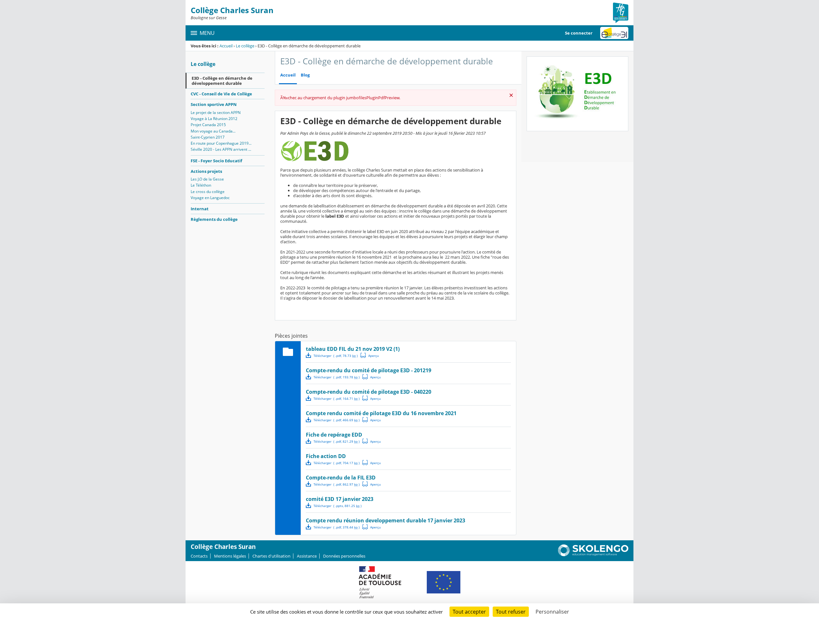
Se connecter (578, 33)
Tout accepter (469, 611)
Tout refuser (511, 611)
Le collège (245, 46)
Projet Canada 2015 (208, 124)
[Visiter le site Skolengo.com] (593, 555)
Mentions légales (230, 556)
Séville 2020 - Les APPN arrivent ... (221, 149)
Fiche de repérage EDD (334, 434)
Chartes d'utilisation (271, 556)
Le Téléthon (201, 185)
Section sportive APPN (214, 104)
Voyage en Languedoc (210, 197)
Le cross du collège (208, 191)
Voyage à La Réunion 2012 (214, 118)
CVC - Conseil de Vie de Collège (221, 94)
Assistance (307, 556)
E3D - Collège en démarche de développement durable (222, 80)
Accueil (226, 46)
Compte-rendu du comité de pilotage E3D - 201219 (368, 370)
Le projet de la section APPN (216, 112)
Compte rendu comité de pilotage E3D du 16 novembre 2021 (381, 413)
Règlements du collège (214, 219)
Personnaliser (552, 611)
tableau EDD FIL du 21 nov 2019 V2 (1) (353, 348)
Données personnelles (344, 556)
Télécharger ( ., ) (336, 355)
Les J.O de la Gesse (207, 179)
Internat (200, 209)
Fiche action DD (326, 456)
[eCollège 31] (614, 33)
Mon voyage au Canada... (213, 131)
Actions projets (206, 171)
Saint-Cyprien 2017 (208, 137)
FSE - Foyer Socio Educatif (216, 161)
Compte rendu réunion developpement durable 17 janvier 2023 (385, 520)
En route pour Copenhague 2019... (221, 143)
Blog (305, 75)
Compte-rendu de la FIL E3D (341, 477)
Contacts (199, 556)
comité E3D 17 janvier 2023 (339, 499)
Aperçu (370, 355)
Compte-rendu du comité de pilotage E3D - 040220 (368, 391)
